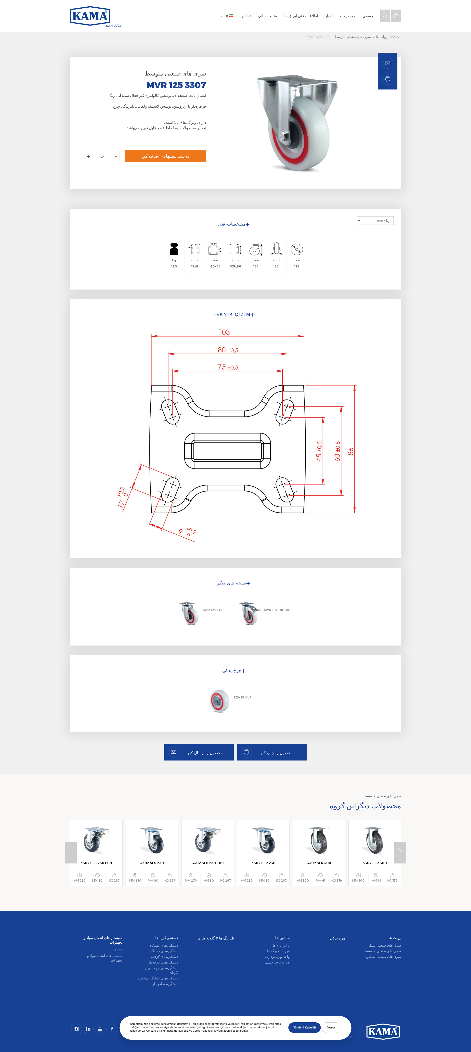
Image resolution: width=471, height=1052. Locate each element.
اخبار (329, 15)
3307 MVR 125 (318, 36)
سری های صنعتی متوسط (353, 36)
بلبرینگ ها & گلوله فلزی (216, 938)
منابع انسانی (267, 15)
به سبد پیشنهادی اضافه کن (165, 156)
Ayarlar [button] (331, 1027)
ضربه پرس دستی (277, 962)
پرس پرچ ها (281, 945)
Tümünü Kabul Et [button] (304, 1027)
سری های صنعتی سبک (384, 945)
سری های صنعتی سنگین (383, 956)
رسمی (368, 15)
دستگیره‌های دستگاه (164, 945)
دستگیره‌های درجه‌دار (163, 962)
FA (225, 15)
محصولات (347, 15)
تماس (246, 15)
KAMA (394, 36)
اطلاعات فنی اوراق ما (301, 15)
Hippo (117, 950)
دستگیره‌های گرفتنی (163, 956)
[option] (299, 123)
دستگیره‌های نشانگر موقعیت (157, 978)
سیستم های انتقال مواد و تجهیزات (104, 958)
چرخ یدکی (337, 938)
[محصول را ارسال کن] (387, 63)
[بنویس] (387, 79)
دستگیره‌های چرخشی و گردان (161, 970)
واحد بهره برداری (277, 956)
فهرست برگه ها (278, 951)
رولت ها (381, 36)
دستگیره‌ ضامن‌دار (165, 983)
